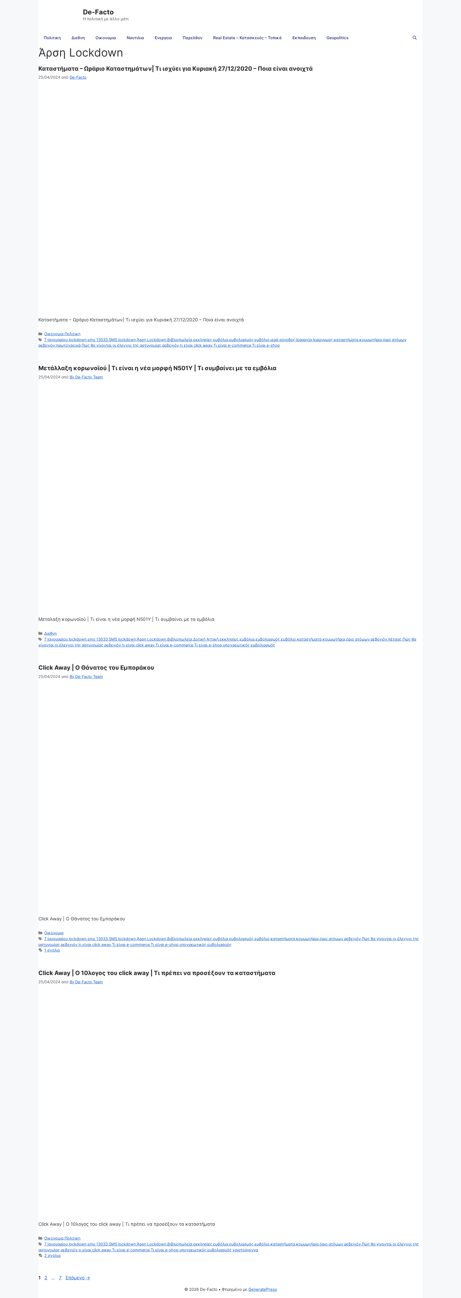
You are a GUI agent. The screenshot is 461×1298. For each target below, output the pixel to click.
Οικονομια (106, 37)
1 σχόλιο (52, 950)
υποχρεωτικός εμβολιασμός (249, 645)
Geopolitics (337, 37)
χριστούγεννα (245, 1250)
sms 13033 (98, 339)
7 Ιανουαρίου (56, 339)
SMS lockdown (122, 339)
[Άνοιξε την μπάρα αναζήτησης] (415, 38)
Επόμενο (78, 1277)
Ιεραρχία (304, 339)
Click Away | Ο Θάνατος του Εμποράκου (96, 667)
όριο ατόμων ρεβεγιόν (366, 639)
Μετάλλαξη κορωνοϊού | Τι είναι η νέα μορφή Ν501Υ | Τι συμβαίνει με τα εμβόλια (157, 368)
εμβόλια (220, 339)
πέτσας (395, 639)
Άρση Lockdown (151, 339)
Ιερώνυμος (323, 339)
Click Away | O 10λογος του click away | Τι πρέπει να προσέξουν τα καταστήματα (156, 972)
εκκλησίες (202, 339)
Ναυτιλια (135, 37)
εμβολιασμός (241, 339)
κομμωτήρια (370, 339)
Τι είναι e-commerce (232, 345)
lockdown (77, 339)
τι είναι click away (196, 345)
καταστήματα (346, 339)
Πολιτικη (52, 37)
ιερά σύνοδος (283, 339)
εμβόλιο (262, 339)
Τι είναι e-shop (266, 345)
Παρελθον (192, 37)
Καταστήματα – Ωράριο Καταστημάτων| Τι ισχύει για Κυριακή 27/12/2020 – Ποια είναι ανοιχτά (175, 68)
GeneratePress (262, 1289)
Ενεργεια (163, 37)
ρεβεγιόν (170, 345)
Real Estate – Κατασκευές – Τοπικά (247, 37)
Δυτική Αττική (205, 639)
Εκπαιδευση (304, 37)
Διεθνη (78, 37)
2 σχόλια (52, 1255)
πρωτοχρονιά (68, 345)
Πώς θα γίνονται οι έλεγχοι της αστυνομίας (121, 345)
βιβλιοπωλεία (179, 339)
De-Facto (98, 12)
